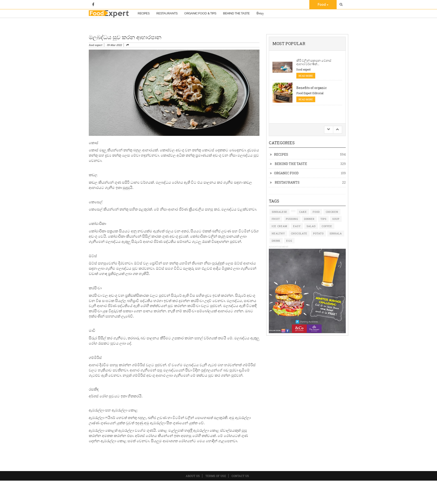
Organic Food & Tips (200, 13)
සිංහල (260, 13)
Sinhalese (279, 211)
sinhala (336, 233)
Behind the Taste (236, 13)
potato (318, 233)
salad (311, 226)
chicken (332, 211)
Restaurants (167, 13)
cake (303, 211)
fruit (276, 219)
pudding (292, 219)
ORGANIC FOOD (286, 173)
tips (323, 219)
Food (322, 4)
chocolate (299, 233)
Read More (306, 75)
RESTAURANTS (287, 182)
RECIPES (281, 154)
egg (289, 240)
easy (297, 226)
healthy (278, 233)
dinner (309, 219)
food (316, 211)
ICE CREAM (279, 226)
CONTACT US (240, 476)
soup (335, 219)
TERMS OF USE (215, 476)
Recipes (144, 13)
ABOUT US (193, 476)
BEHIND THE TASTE (290, 164)
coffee (327, 226)
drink (276, 240)
